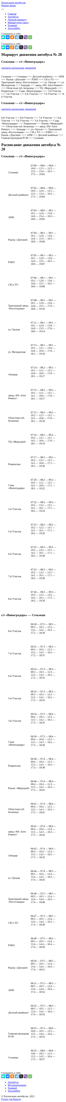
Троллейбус (14, 28)
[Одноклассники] (12, 37)
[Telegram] (17, 37)
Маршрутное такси (18, 22)
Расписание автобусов (13, 2)
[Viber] (26, 37)
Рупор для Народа (11, 1099)
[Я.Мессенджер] (3, 37)
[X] (21, 37)
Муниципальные (17, 1085)
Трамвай (12, 25)
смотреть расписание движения (18, 68)
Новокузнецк (8, 5)
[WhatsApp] (30, 37)
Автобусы (13, 16)
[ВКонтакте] (8, 37)
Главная (12, 14)
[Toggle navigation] (2, 9)
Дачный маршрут (17, 19)
